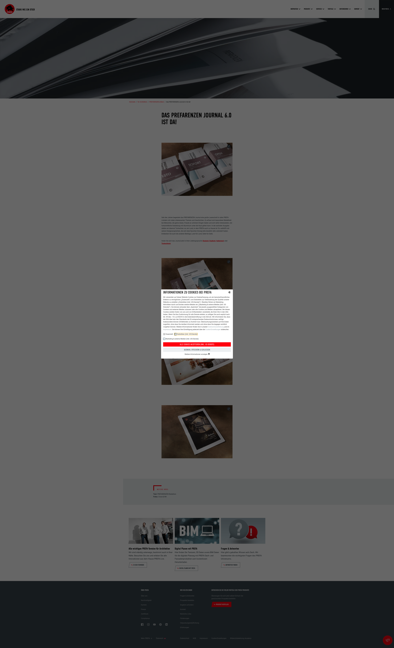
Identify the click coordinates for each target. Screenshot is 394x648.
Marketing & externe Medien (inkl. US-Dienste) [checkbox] (182, 339)
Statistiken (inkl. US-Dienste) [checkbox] (187, 334)
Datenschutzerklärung (216, 327)
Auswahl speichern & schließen (197, 349)
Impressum (167, 329)
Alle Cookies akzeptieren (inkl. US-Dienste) (197, 344)
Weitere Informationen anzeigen (196, 354)
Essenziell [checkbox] (169, 334)
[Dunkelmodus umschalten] (229, 292)
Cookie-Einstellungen (212, 329)
